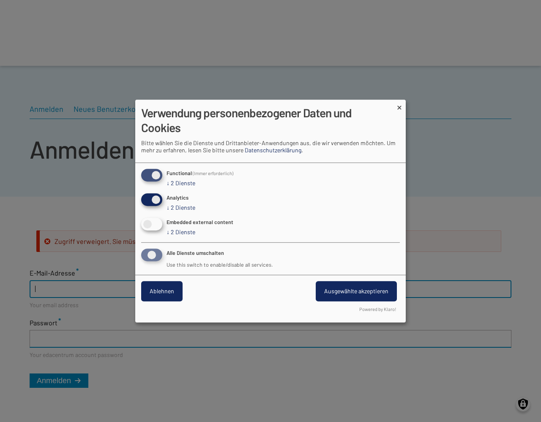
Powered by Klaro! (377, 309)
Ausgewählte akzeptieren (356, 291)
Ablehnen (162, 291)
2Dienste (181, 183)
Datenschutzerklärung (273, 150)
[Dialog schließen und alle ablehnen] (399, 105)
